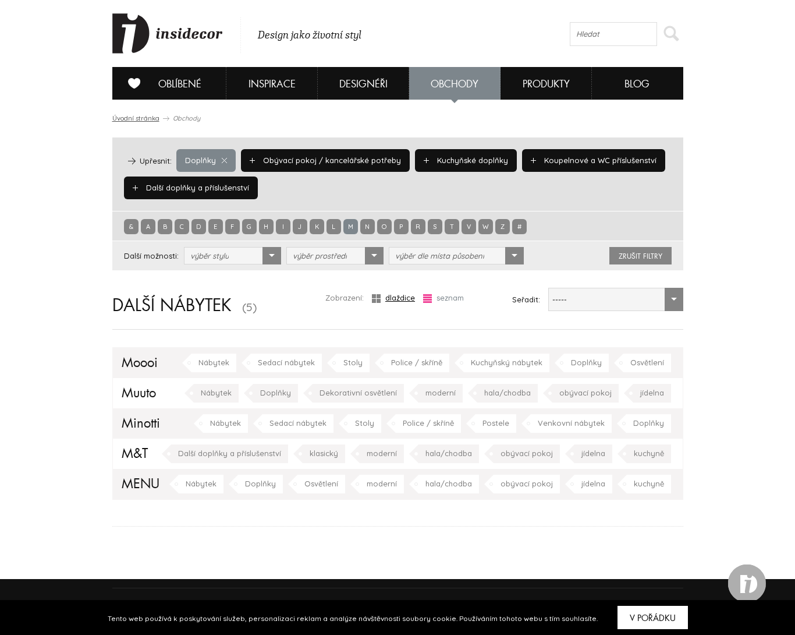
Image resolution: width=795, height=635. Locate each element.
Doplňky (200, 160)
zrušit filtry (640, 256)
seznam (450, 297)
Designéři (363, 84)
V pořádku (653, 618)
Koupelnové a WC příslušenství (599, 160)
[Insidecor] (167, 33)
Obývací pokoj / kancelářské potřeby (331, 160)
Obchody (454, 84)
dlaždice (400, 297)
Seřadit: (526, 299)
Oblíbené (179, 84)
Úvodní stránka (135, 118)
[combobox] (232, 255)
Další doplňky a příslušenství (196, 187)
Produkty (546, 84)
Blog (637, 84)
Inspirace (272, 84)
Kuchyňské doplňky (471, 160)
